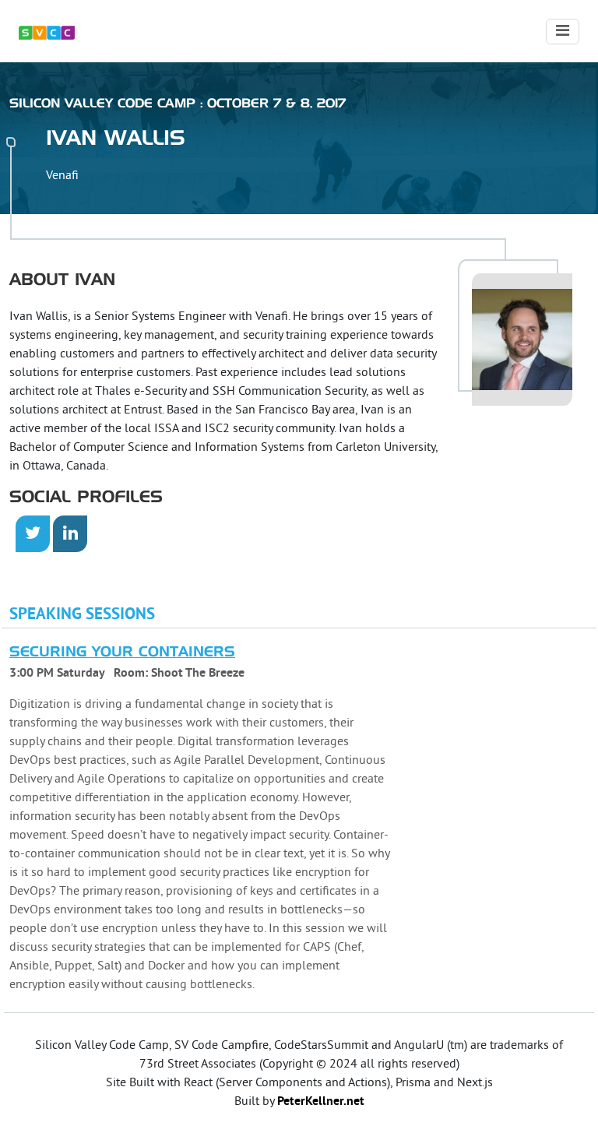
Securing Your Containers (122, 653)
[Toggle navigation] (562, 31)
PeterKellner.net (320, 1102)
